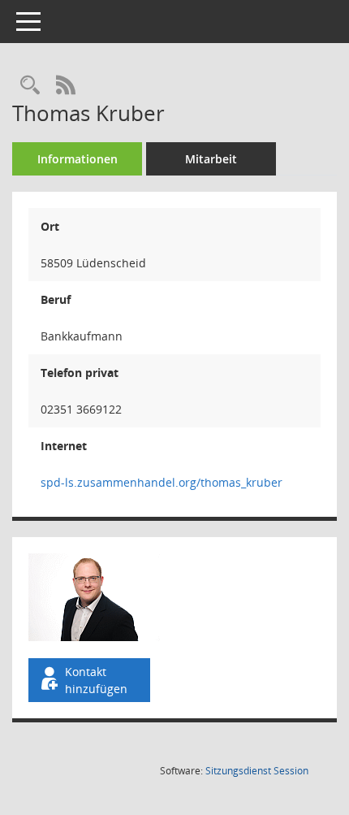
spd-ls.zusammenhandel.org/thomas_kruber (161, 482)
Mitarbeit (211, 159)
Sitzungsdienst (256, 771)
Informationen (77, 159)
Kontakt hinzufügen (96, 680)
